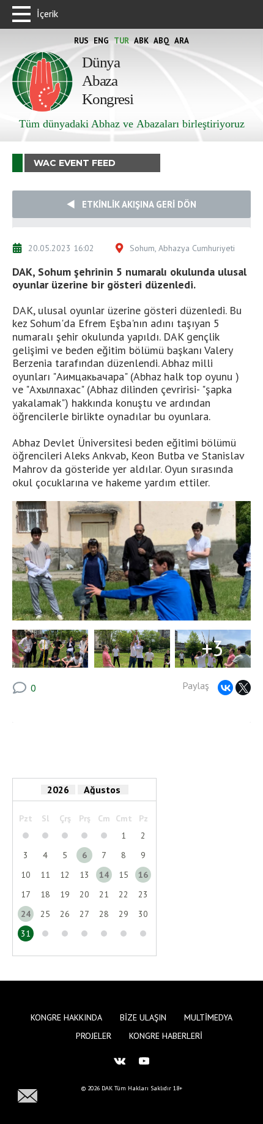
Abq (161, 40)
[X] (243, 687)
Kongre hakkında (66, 1017)
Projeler (93, 1035)
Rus (81, 40)
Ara (181, 40)
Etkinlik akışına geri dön (135, 204)
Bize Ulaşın (143, 1017)
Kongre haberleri (165, 1035)
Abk (141, 40)
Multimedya (208, 1017)
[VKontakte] (225, 687)
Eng (101, 40)
